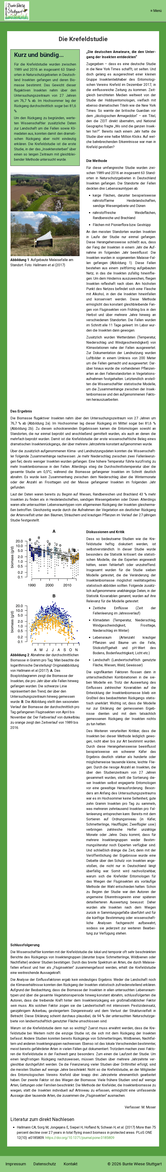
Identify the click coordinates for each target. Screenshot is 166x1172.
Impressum (15, 1163)
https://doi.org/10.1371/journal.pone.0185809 (79, 1138)
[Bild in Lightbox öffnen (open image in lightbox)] (45, 214)
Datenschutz (44, 1163)
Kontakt (70, 1163)
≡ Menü (156, 11)
